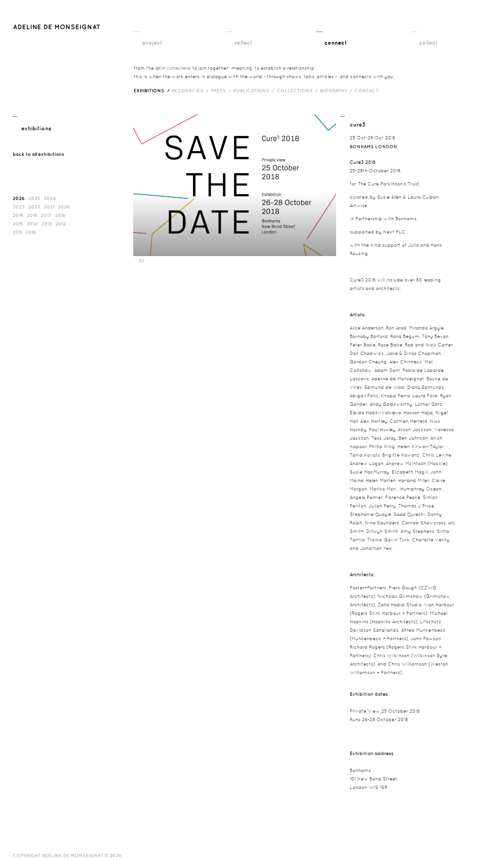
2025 (34, 198)
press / (222, 90)
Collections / (298, 90)
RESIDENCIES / (191, 90)
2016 (60, 215)
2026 (18, 198)
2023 (18, 206)
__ (137, 28)
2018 (32, 215)
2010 (30, 232)
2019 (18, 215)
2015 (18, 223)
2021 (49, 206)
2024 (50, 198)
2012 (61, 223)
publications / (255, 90)
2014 (32, 223)
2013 (46, 223)
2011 (17, 232)
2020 (64, 206)
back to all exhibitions (38, 154)
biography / (337, 90)
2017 (46, 215)
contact (366, 90)
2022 (34, 206)
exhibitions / (153, 90)
